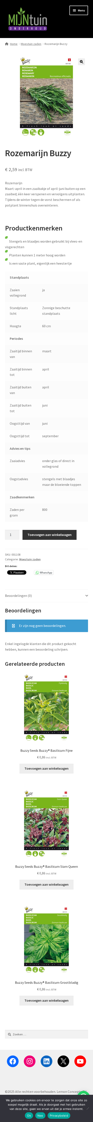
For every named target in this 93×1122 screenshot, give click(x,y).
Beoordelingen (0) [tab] (18, 595)
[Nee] (87, 1108)
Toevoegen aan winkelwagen (49, 534)
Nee (40, 1115)
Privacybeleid (59, 1115)
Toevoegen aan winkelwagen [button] (46, 768)
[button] (81, 61)
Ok (29, 1115)
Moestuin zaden (31, 44)
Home (14, 44)
